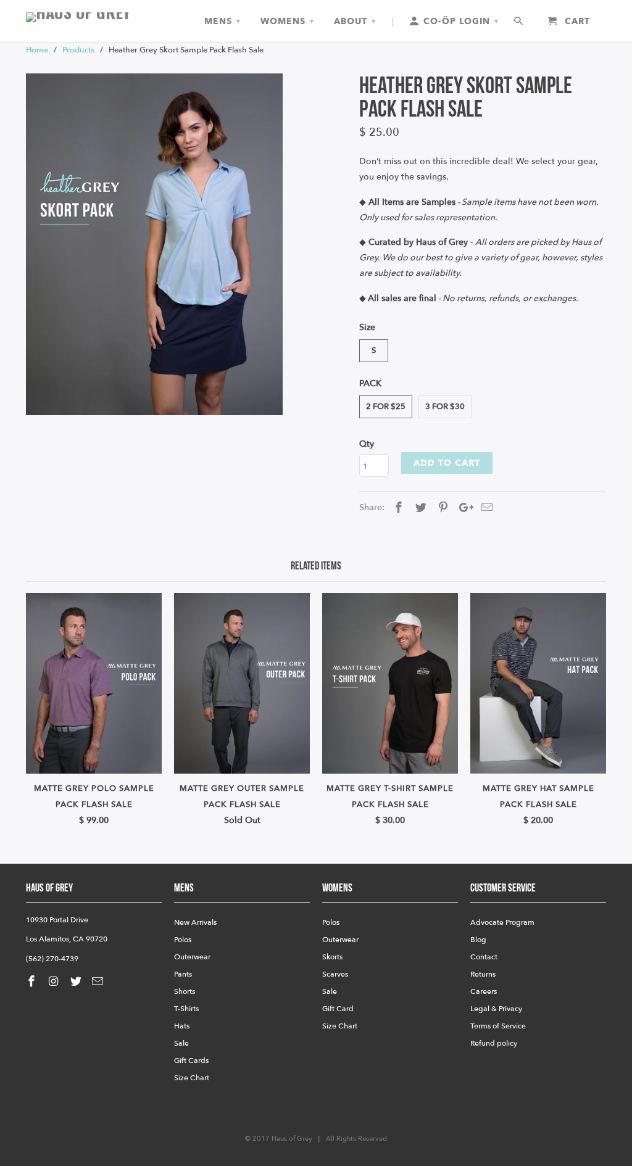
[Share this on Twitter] (419, 508)
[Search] (519, 21)
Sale (181, 1043)
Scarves (335, 974)
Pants (183, 974)
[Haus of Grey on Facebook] (33, 982)
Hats (181, 1026)
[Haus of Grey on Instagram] (55, 982)
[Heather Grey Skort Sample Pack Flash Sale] (154, 244)
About (355, 21)
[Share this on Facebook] (397, 508)
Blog (478, 940)
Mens (222, 21)
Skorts (332, 957)
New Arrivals (195, 922)
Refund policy (493, 1043)
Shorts (184, 991)
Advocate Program (502, 922)
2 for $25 (385, 406)
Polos (182, 940)
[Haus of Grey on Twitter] (77, 982)
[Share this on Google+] (463, 508)
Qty (366, 444)
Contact (483, 957)
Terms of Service (498, 1026)
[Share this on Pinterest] (441, 508)
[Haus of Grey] (94, 17)
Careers (483, 991)
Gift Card (338, 1009)
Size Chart (191, 1078)
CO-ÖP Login (459, 21)
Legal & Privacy (496, 1009)
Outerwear (192, 957)
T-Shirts (186, 1009)
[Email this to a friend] (485, 508)
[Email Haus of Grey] (99, 982)
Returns (483, 974)
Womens (287, 21)
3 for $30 (445, 406)
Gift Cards (191, 1060)
